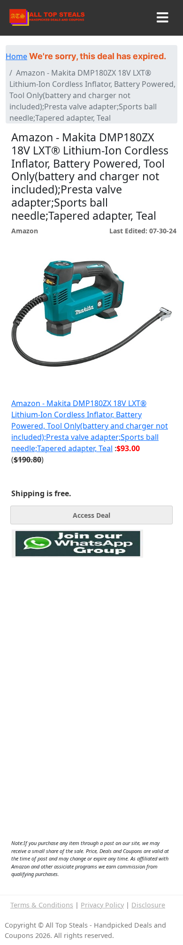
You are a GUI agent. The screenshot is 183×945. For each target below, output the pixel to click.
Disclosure (148, 904)
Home (16, 56)
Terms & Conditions (41, 904)
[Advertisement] (77, 601)
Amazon (24, 230)
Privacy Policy (102, 904)
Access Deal (91, 515)
